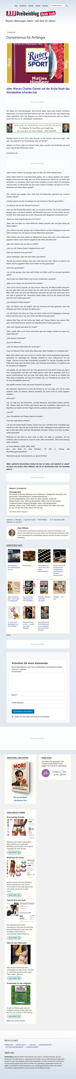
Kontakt (30, 6)
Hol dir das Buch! (20, 797)
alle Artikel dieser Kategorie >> (19, 512)
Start (16, 6)
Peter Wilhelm (23, 528)
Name (15, 695)
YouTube (45, 6)
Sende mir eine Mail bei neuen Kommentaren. (32, 717)
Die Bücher (23, 6)
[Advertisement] (38, 102)
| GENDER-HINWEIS (31, 1047)
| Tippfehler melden (29, 520)
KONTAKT (32, 1045)
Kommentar (17, 671)
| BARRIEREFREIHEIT (44, 1045)
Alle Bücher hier (20, 800)
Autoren (37, 6)
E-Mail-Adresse (17, 703)
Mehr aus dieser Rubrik (16, 1021)
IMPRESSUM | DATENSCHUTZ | (16, 1045)
